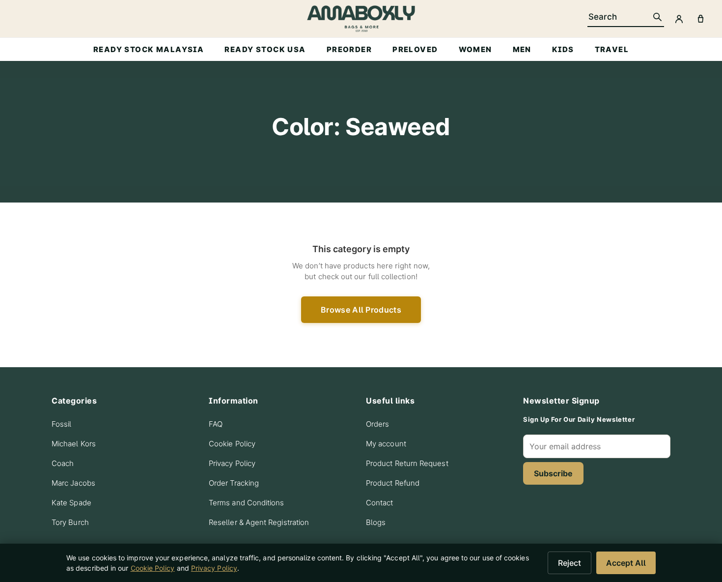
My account (386, 443)
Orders (377, 424)
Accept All (626, 563)
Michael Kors (74, 443)
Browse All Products (361, 310)
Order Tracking (234, 483)
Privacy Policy (232, 463)
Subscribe (553, 473)
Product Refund (392, 483)
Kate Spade (71, 502)
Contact (379, 502)
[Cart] (700, 19)
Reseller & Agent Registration (259, 522)
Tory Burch (70, 522)
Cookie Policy (232, 443)
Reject (569, 563)
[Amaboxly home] (361, 18)
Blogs (376, 522)
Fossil (61, 424)
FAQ (215, 424)
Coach (63, 463)
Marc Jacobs (73, 483)
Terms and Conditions (246, 502)
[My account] (679, 19)
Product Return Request (407, 463)
